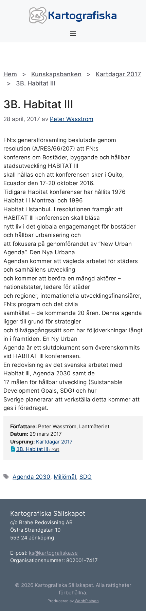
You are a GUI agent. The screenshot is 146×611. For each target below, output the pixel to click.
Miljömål (65, 476)
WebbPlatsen (87, 600)
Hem (10, 74)
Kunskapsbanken (56, 74)
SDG (85, 476)
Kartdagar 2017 (118, 74)
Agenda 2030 (31, 476)
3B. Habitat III (32, 449)
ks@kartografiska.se (53, 553)
